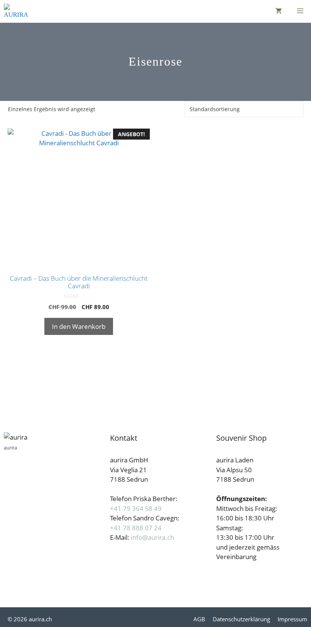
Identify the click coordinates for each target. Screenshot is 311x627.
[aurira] (16, 11)
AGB (199, 619)
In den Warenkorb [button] (78, 326)
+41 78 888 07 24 (136, 527)
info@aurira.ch (152, 537)
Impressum (292, 619)
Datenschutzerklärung (241, 619)
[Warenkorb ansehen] (278, 11)
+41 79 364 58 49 (136, 508)
